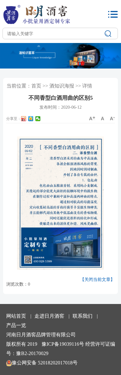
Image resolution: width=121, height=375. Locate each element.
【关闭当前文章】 (97, 279)
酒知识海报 (61, 85)
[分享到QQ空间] (31, 118)
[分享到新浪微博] (23, 118)
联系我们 (82, 316)
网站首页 (16, 316)
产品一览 (16, 325)
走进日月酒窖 (49, 316)
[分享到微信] (38, 118)
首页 (36, 85)
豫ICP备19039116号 (63, 344)
